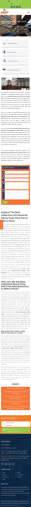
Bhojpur (24, 270)
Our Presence (20, 474)
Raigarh (12, 348)
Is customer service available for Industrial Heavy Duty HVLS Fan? (15, 397)
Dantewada (23, 312)
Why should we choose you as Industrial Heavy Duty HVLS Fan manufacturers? (15, 407)
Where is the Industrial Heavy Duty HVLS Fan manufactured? (15, 402)
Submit (5, 202)
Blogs (4, 479)
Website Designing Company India (10, 505)
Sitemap (19, 472)
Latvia (17, 312)
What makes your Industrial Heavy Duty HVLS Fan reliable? (15, 392)
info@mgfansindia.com (16, 1)
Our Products (6, 477)
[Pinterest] (14, 7)
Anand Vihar (6, 348)
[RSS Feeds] (17, 7)
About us (5, 474)
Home (3, 26)
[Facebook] (12, 7)
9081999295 (16, 4)
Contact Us (19, 477)
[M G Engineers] (4, 11)
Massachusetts (16, 270)
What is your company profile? (15, 388)
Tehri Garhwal (18, 348)
